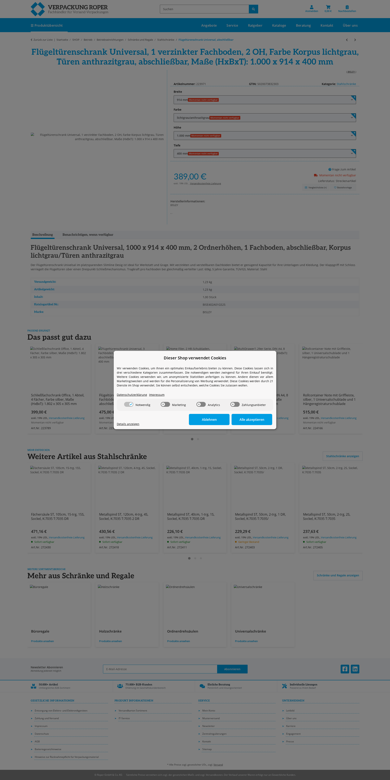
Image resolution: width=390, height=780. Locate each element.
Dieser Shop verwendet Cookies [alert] (195, 358)
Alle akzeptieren (251, 419)
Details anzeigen (128, 424)
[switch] (128, 404)
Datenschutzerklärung (132, 395)
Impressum (157, 395)
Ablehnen (209, 419)
